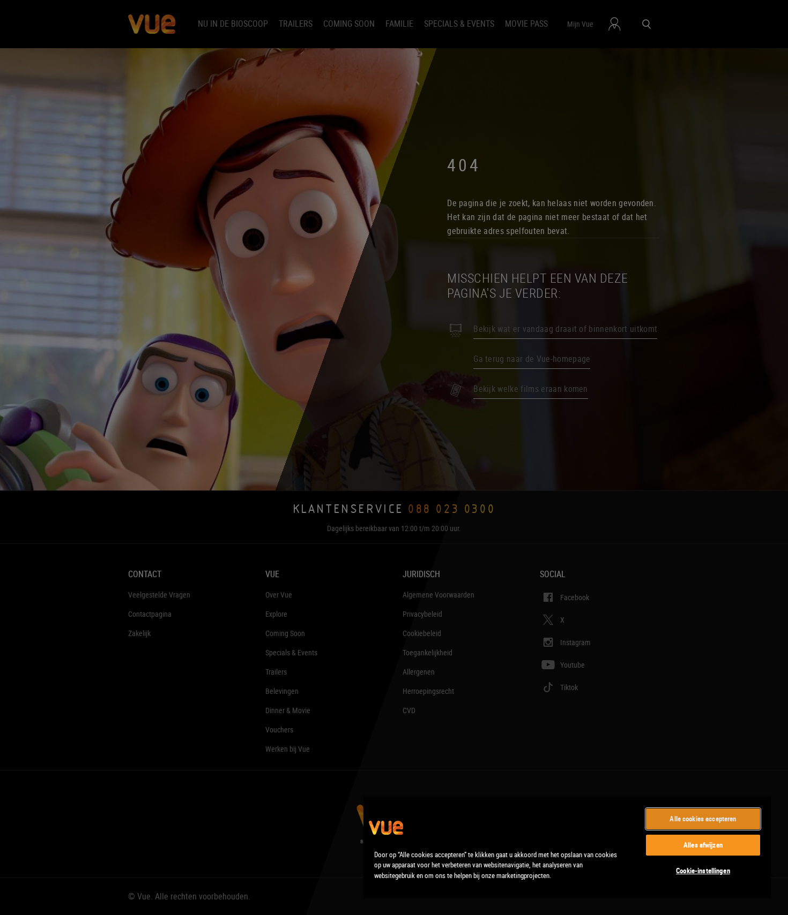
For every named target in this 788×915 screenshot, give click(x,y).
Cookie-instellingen (703, 870)
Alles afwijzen (703, 845)
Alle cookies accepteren (703, 818)
